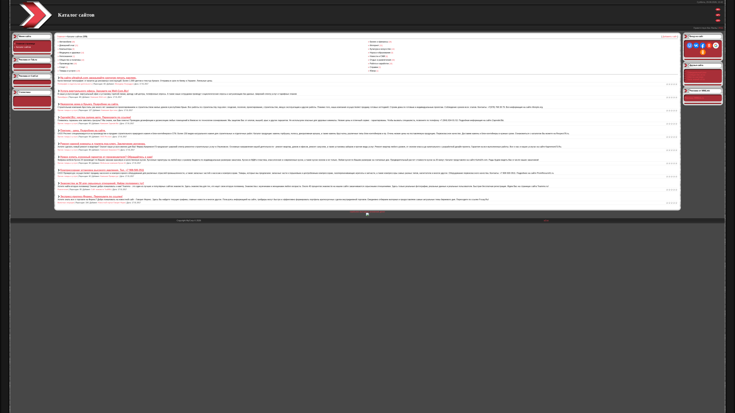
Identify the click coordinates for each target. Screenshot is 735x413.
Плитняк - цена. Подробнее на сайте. (83, 130)
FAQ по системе (695, 77)
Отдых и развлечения (380, 60)
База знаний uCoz (696, 79)
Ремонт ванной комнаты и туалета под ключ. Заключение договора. (102, 143)
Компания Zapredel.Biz (109, 123)
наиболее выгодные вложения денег (367, 212)
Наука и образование (380, 52)
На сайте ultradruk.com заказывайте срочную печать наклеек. (98, 77)
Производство (66, 63)
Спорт (62, 67)
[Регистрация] (718, 16)
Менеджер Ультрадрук (124, 84)
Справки (374, 67)
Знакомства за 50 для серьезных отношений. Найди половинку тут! (102, 183)
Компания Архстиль (109, 110)
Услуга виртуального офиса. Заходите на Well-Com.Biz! (94, 90)
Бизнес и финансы (379, 42)
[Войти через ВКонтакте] (696, 45)
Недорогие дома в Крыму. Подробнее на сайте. (89, 104)
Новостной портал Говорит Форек (111, 203)
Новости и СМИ (377, 56)
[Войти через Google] (716, 45)
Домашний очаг (66, 45)
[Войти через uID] (690, 45)
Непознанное (65, 56)
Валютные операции (66, 203)
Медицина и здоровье (69, 52)
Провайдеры (63, 97)
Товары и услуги (67, 71)
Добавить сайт (670, 36)
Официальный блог (697, 72)
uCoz (546, 220)
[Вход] (718, 21)
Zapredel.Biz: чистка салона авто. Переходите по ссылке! (95, 117)
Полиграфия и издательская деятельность (75, 84)
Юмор (373, 71)
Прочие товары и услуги (67, 110)
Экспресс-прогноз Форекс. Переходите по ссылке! (91, 196)
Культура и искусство (380, 49)
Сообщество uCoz (696, 75)
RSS (721, 28)
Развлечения (63, 189)
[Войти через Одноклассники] (703, 52)
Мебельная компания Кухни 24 (113, 163)
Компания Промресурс (109, 176)
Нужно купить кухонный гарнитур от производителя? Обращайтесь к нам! (106, 156)
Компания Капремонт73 (109, 150)
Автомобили (65, 42)
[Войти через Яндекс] (709, 45)
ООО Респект (105, 137)
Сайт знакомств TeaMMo (101, 189)
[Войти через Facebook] (703, 45)
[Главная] (718, 10)
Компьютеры (65, 49)
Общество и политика (70, 60)
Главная (61, 36)
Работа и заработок (379, 63)
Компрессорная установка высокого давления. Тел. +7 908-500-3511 (102, 170)
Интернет (374, 45)
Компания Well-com (98, 97)
